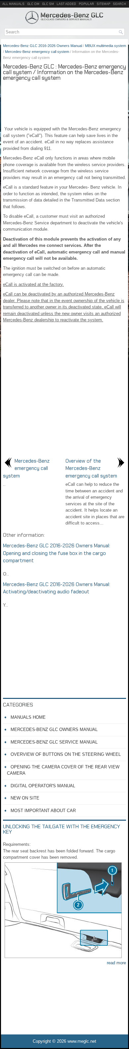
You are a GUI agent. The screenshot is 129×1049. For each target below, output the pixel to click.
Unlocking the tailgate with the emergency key (61, 829)
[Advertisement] (64, 102)
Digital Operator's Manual (43, 785)
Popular (86, 4)
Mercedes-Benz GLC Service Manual (54, 742)
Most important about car (43, 810)
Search (119, 4)
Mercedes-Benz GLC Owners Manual (54, 729)
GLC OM (33, 4)
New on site (25, 798)
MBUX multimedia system (105, 46)
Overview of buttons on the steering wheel (66, 754)
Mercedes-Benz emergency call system (37, 52)
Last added (66, 4)
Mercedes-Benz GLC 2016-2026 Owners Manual (42, 46)
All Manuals (13, 4)
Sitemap (103, 4)
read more (116, 962)
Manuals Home (28, 717)
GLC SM (48, 4)
